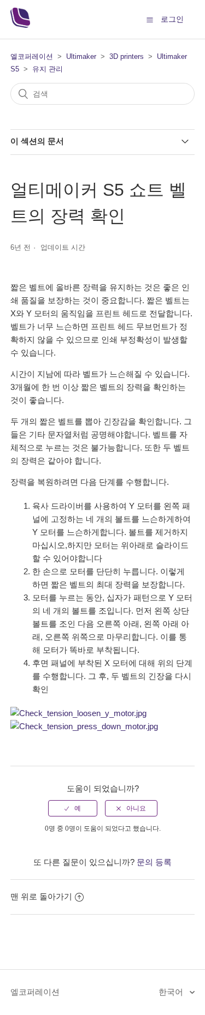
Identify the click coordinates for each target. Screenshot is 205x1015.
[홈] (20, 24)
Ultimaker (81, 56)
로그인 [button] (172, 19)
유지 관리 (47, 69)
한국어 (172, 991)
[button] (150, 19)
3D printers (126, 56)
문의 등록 (154, 862)
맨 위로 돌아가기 (41, 896)
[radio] (72, 808)
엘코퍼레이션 (31, 56)
